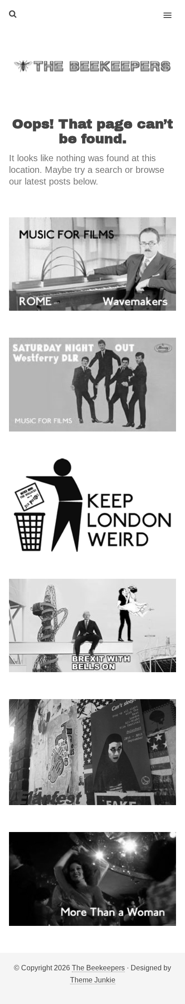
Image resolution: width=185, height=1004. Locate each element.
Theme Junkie (92, 980)
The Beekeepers (98, 968)
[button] (172, 9)
